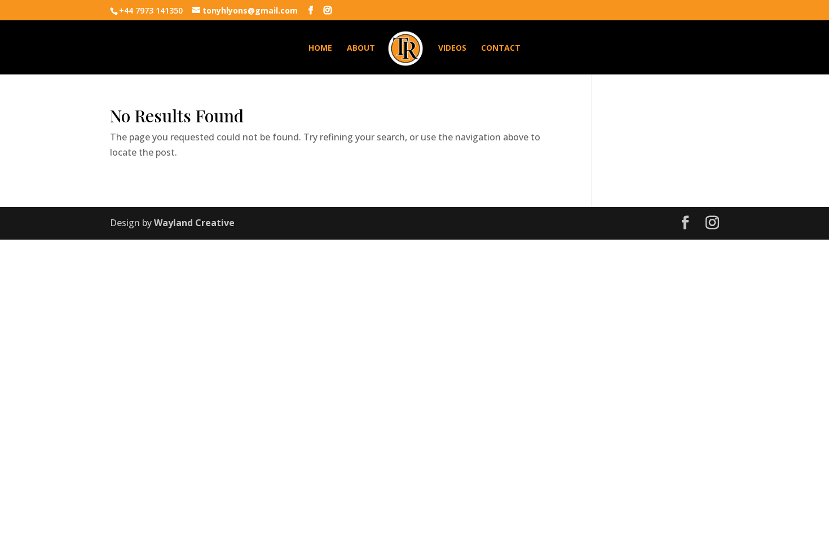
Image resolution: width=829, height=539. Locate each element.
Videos (452, 48)
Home (320, 48)
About (361, 48)
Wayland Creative (194, 223)
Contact (501, 48)
